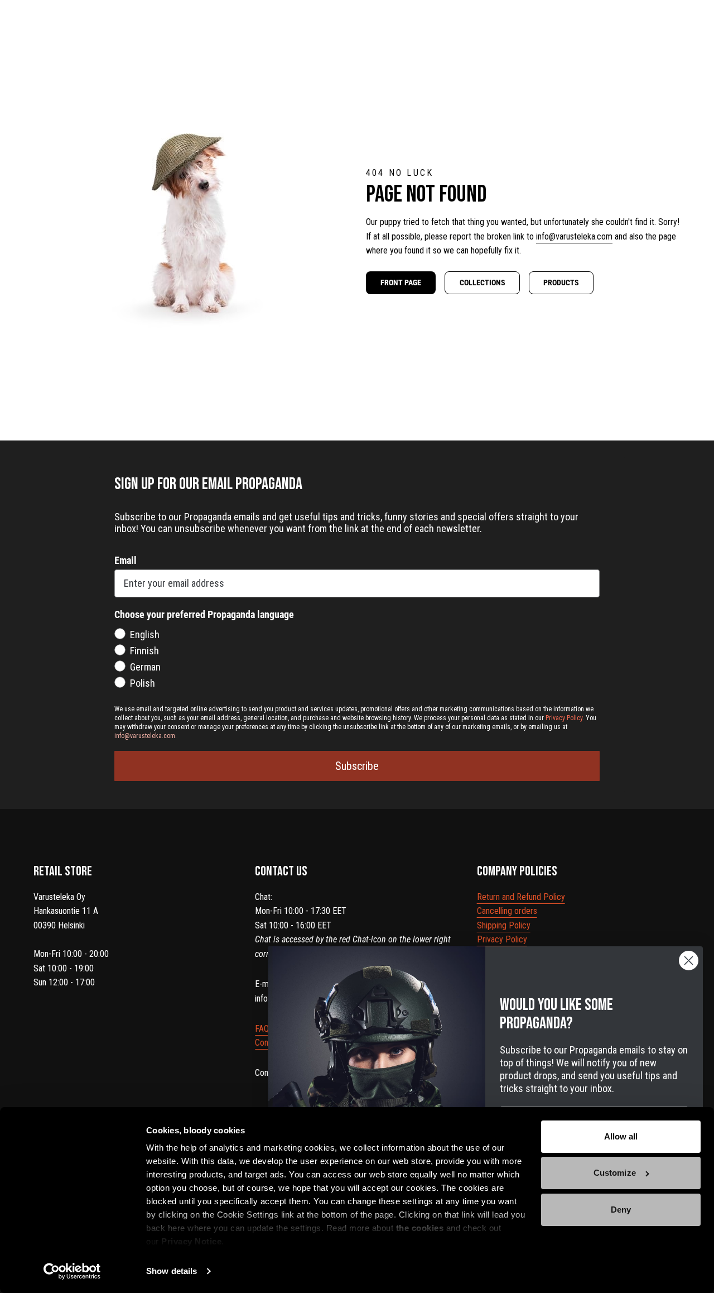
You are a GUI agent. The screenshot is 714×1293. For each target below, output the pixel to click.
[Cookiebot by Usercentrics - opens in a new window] (72, 1271)
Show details (171, 1271)
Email (125, 560)
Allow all (621, 1136)
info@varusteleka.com (574, 236)
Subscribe (357, 766)
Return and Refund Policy (521, 897)
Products (561, 282)
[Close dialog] (688, 960)
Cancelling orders (507, 911)
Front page (400, 282)
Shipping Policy (503, 925)
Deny (621, 1209)
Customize (615, 1172)
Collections (482, 282)
